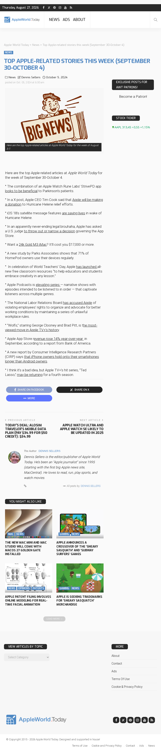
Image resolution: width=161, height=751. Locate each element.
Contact (117, 663)
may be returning (30, 375)
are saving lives (73, 213)
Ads (66, 19)
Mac (10, 534)
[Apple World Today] (22, 20)
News (54, 19)
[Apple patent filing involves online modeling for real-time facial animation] (28, 578)
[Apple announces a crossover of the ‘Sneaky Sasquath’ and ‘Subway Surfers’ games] (80, 523)
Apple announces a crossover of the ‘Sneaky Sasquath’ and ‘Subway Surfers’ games (77, 548)
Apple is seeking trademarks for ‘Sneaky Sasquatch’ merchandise (79, 600)
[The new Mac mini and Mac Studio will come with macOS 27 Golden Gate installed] (28, 523)
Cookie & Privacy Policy (127, 686)
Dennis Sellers (30, 77)
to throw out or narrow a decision (49, 231)
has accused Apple (77, 303)
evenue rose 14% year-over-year (59, 339)
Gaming (64, 534)
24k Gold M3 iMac (33, 244)
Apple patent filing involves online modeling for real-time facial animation (28, 600)
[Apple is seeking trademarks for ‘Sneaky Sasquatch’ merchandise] (80, 578)
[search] (155, 19)
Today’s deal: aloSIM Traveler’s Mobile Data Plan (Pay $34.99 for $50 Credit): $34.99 (26, 431)
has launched (86, 267)
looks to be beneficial (21, 191)
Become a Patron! (133, 96)
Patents (38, 588)
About (79, 19)
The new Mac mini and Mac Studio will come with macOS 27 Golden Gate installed (26, 548)
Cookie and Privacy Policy (107, 745)
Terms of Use (121, 679)
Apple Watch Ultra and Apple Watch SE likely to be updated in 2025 (82, 429)
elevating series (48, 285)
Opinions (24, 588)
